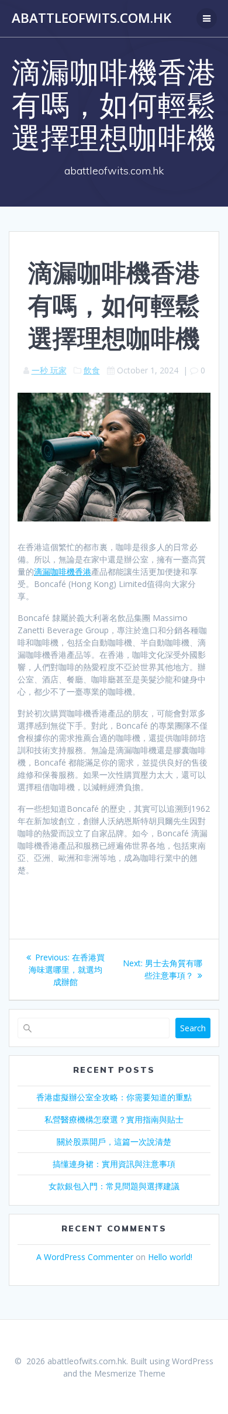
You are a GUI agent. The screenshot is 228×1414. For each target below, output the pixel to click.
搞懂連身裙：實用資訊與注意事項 (114, 1163)
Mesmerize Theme (129, 1373)
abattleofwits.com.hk (91, 18)
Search (193, 1028)
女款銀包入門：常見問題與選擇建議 (114, 1186)
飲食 (92, 370)
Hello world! (170, 1256)
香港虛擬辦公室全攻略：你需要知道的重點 (114, 1097)
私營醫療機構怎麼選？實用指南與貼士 (114, 1119)
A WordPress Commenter (84, 1256)
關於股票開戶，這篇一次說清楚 (114, 1141)
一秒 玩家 (49, 370)
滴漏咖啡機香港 (62, 571)
